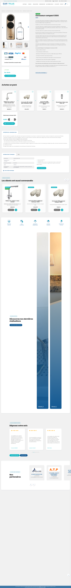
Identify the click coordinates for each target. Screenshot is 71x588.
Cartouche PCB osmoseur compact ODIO (44, 103)
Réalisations (35, 4)
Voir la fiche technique (9, 170)
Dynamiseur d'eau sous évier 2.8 (62, 102)
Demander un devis (11, 75)
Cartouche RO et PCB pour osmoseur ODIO (26, 102)
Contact (61, 4)
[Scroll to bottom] (68, 575)
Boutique (25, 4)
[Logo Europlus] (8, 5)
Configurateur (42, 4)
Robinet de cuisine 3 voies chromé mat (9, 102)
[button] (67, 4)
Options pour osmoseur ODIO (9, 115)
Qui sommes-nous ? (50, 4)
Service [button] (29, 4)
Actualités (57, 4)
